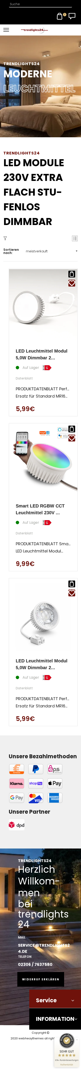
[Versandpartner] (29, 824)
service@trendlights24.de (44, 948)
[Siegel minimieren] (77, 1040)
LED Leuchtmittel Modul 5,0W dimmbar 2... (42, 354)
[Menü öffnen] (12, 30)
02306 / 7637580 (35, 964)
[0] (59, 16)
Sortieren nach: (11, 251)
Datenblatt (24, 378)
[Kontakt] (72, 16)
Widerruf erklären (40, 979)
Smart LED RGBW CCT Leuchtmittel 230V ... (40, 509)
